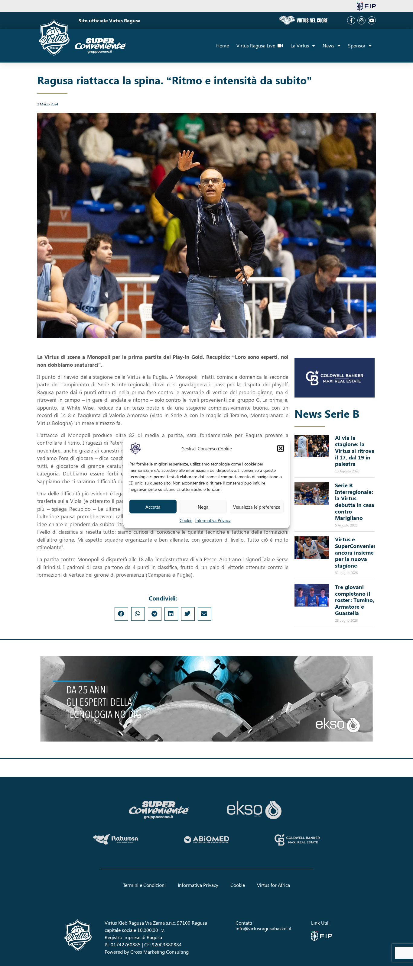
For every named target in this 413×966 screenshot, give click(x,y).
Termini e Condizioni (144, 885)
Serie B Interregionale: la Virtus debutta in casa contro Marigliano (354, 501)
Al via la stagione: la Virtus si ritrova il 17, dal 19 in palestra (355, 450)
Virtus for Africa (273, 885)
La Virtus (300, 45)
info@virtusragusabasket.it (263, 928)
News (328, 45)
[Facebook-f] (351, 20)
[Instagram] (361, 20)
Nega (203, 507)
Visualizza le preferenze (256, 507)
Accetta (153, 507)
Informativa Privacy (213, 520)
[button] (281, 449)
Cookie (186, 520)
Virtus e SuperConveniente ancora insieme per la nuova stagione (358, 552)
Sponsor (357, 45)
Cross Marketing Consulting (159, 951)
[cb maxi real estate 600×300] (334, 378)
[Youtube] (372, 20)
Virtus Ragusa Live (257, 45)
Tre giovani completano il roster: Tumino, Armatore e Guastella (354, 600)
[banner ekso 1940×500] (206, 699)
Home (222, 45)
